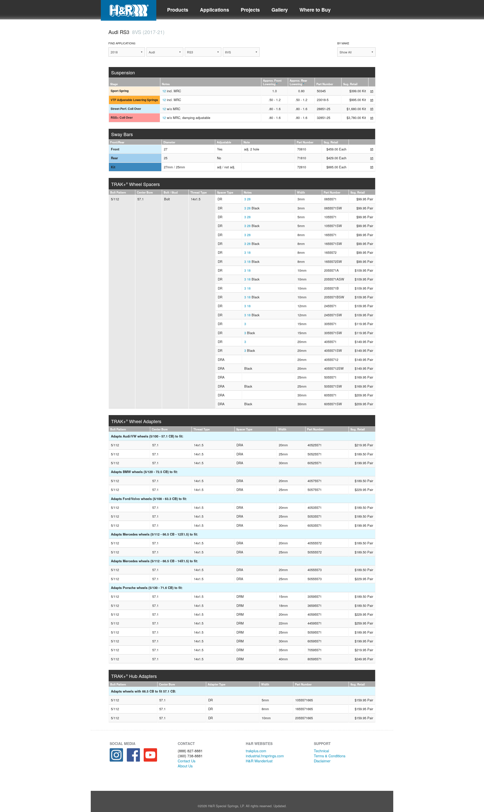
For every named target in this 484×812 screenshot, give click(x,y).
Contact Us (186, 760)
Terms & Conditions (329, 755)
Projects (250, 9)
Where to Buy (315, 9)
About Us (185, 765)
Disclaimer (322, 760)
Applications (214, 9)
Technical (321, 750)
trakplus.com (256, 750)
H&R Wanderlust (259, 760)
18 (249, 252)
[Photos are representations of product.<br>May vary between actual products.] (371, 91)
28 (249, 199)
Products (177, 9)
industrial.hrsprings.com (265, 755)
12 (164, 90)
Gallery (279, 9)
